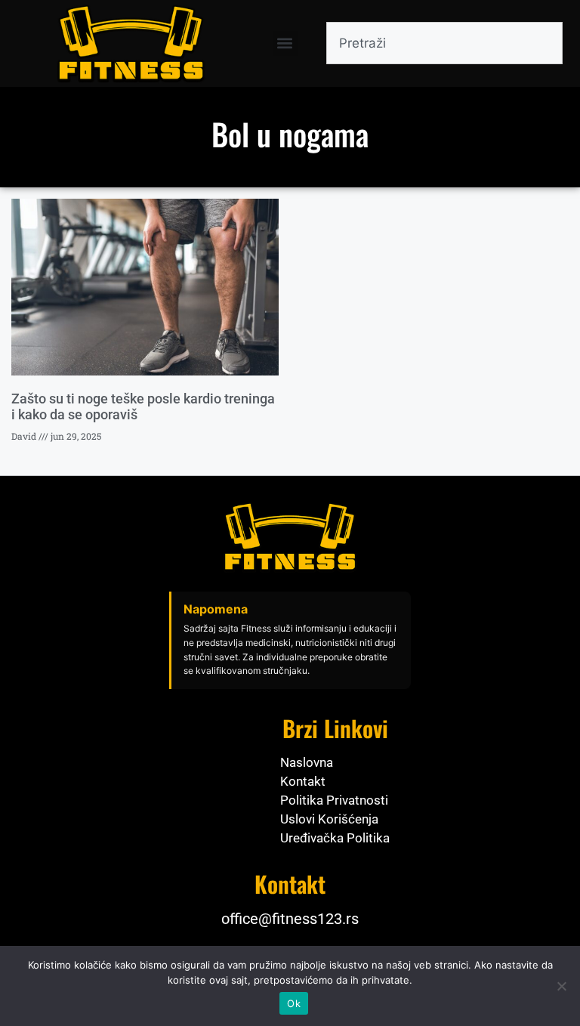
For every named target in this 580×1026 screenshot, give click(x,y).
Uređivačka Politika (335, 837)
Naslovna (306, 762)
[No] (561, 986)
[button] (285, 43)
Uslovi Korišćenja (329, 819)
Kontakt (302, 781)
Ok (294, 1003)
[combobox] (444, 43)
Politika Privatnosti (334, 800)
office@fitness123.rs (290, 919)
